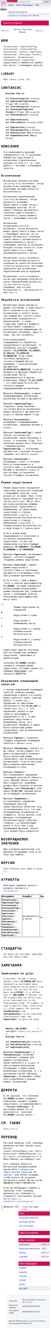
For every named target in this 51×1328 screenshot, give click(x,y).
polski (22, 1284)
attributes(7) (10, 891)
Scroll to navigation (12, 23)
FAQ (37, 5)
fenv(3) (5, 30)
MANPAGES (12, 1)
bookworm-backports (29, 1248)
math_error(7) (10, 1129)
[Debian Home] (3, 5)
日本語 (22, 1280)
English (22, 1268)
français (23, 1276)
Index (11, 5)
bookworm (13, 16)
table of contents (28, 1233)
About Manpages (24, 5)
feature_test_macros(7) (30, 1031)
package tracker (27, 1221)
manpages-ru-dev (25, 16)
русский (23, 1288)
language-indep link (28, 1217)
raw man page (26, 1226)
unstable (23, 1256)
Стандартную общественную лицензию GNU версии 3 (20, 1172)
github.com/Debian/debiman (35, 1321)
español (23, 1272)
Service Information (17, 12)
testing (22, 1252)
